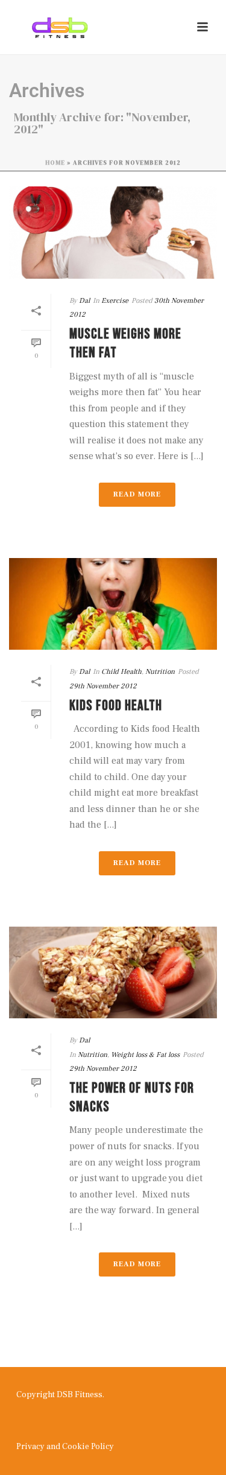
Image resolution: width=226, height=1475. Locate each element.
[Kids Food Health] (113, 604)
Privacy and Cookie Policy (65, 1446)
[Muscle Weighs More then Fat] (113, 232)
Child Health (121, 671)
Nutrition (160, 671)
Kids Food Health (115, 705)
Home (55, 163)
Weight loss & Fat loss (145, 1054)
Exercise (114, 300)
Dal (84, 300)
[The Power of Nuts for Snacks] (113, 972)
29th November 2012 (103, 686)
